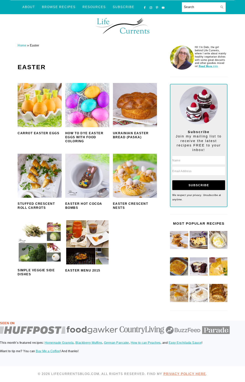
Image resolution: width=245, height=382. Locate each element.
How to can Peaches (146, 342)
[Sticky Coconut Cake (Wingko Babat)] (179, 301)
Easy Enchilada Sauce (185, 342)
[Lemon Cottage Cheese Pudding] (218, 248)
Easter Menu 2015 (82, 270)
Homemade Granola (59, 342)
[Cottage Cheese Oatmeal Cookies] (179, 248)
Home (22, 45)
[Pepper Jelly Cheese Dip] (179, 274)
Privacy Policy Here (184, 373)
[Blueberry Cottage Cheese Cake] (199, 248)
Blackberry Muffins (88, 342)
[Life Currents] (122, 33)
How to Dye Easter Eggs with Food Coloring (84, 137)
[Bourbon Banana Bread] (218, 301)
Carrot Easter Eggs (38, 133)
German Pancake (116, 342)
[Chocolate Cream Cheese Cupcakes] (199, 274)
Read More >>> (208, 66)
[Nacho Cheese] (218, 274)
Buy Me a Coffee (48, 351)
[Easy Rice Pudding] (199, 301)
